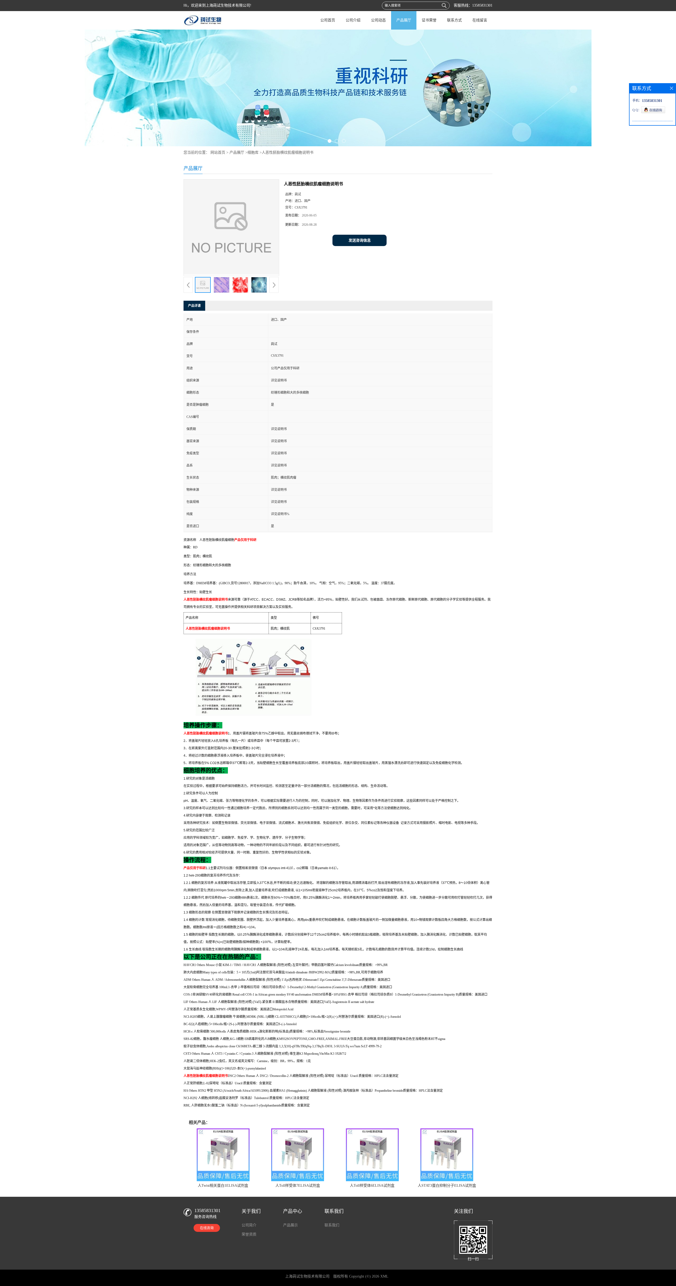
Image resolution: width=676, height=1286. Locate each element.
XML (384, 1276)
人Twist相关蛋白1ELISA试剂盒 (223, 1186)
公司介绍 (353, 20)
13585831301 (482, 5)
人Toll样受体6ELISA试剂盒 (372, 1186)
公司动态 (378, 20)
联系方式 (454, 20)
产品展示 (290, 1225)
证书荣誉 (429, 20)
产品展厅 (403, 20)
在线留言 (479, 20)
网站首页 (217, 152)
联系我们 (332, 1225)
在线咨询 (207, 1228)
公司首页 (327, 20)
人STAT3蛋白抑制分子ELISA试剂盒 (447, 1186)
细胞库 (253, 152)
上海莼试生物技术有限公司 (307, 1276)
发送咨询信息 (360, 240)
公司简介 (249, 1225)
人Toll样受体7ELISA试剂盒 (297, 1186)
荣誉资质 (249, 1234)
